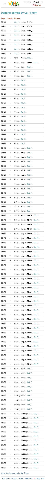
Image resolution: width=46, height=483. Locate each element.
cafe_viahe (24, 22)
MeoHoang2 (24, 148)
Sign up (37, 5)
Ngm (16, 58)
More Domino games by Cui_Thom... (15, 473)
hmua (23, 31)
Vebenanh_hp (24, 58)
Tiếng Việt (40, 478)
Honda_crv (24, 202)
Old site (5, 478)
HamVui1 (30, 22)
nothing (17, 396)
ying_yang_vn (24, 234)
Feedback (29, 478)
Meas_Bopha (17, 62)
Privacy (13, 478)
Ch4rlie (16, 202)
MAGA (29, 216)
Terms (20, 478)
